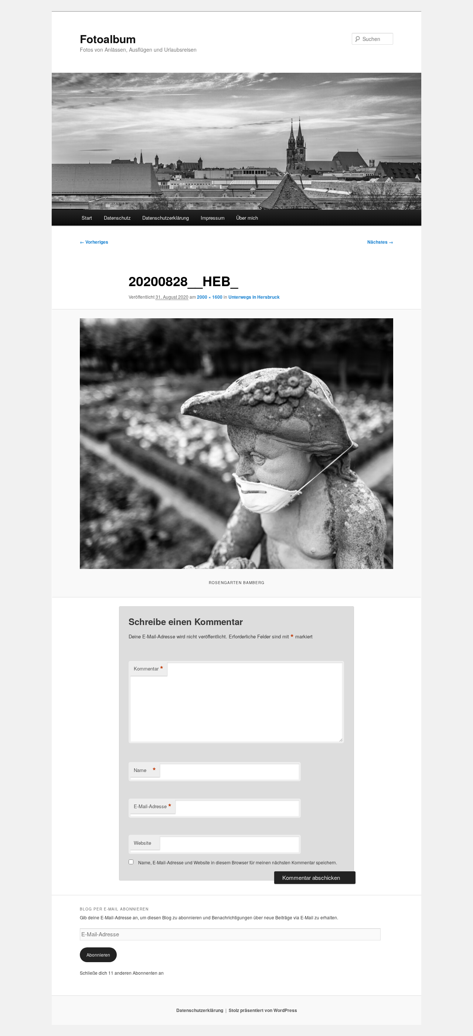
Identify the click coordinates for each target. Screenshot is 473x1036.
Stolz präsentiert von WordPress (263, 1010)
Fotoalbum (108, 39)
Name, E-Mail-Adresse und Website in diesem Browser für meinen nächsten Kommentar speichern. (237, 862)
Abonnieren (98, 954)
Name (145, 770)
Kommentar (148, 669)
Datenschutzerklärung (165, 217)
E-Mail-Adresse (152, 806)
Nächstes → (380, 242)
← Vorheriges (94, 242)
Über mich (247, 217)
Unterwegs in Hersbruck (254, 297)
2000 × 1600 (209, 297)
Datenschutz (117, 217)
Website (142, 842)
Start (87, 217)
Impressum (213, 217)
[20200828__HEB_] (236, 443)
